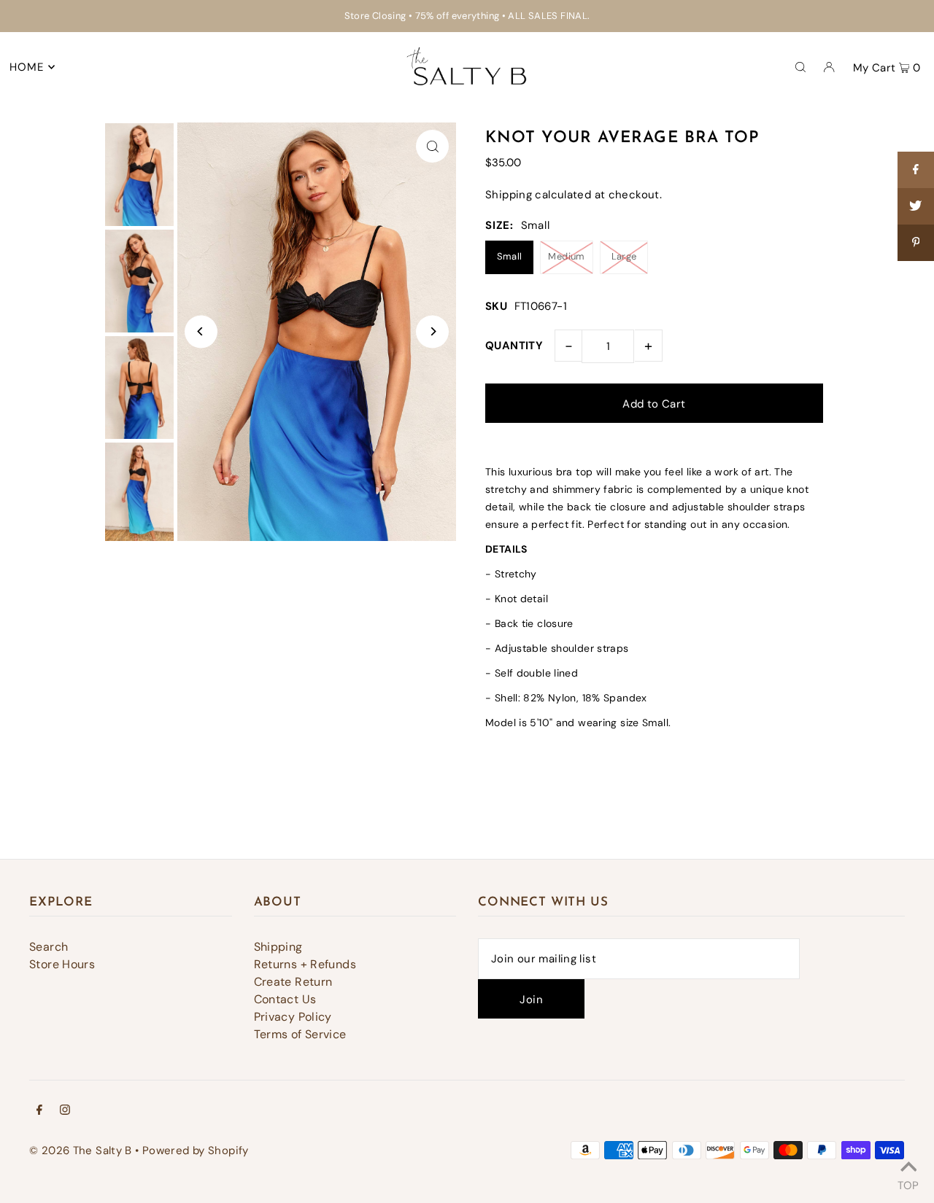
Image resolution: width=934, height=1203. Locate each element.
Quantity (514, 345)
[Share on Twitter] (916, 206)
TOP (908, 1183)
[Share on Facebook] (916, 170)
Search (48, 946)
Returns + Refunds (305, 964)
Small (509, 256)
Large (624, 256)
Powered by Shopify (195, 1150)
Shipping (508, 194)
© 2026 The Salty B (80, 1150)
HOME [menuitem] (27, 67)
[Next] (432, 331)
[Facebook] (39, 1111)
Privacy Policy (293, 1016)
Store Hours (62, 964)
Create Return (293, 981)
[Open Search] (800, 66)
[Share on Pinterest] (916, 243)
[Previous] (201, 331)
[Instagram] (65, 1111)
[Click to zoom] (432, 146)
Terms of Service (300, 1034)
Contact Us (285, 999)
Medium (566, 256)
